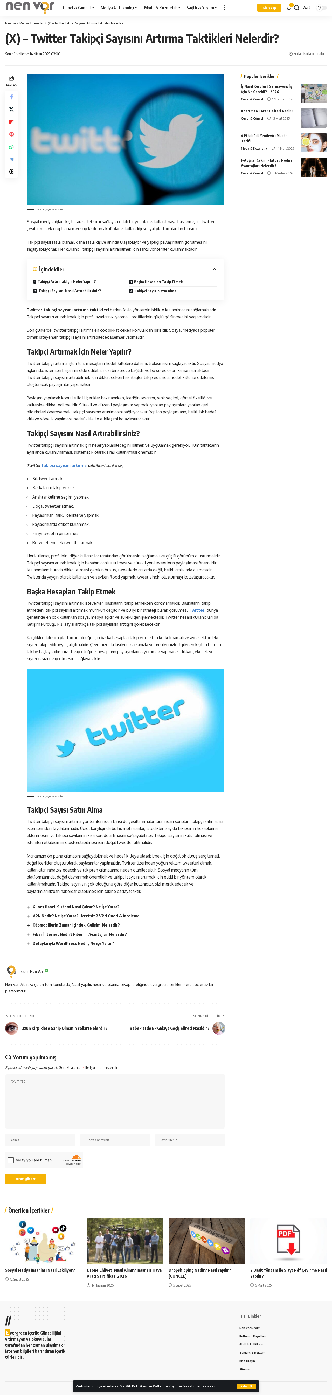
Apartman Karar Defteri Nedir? (267, 111)
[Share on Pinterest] (11, 134)
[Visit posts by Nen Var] (11, 971)
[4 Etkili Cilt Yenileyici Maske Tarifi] (314, 142)
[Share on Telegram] (11, 159)
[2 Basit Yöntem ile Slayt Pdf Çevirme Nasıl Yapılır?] (288, 1241)
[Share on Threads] (11, 171)
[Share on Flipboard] (11, 121)
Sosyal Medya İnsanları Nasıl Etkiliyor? (40, 1270)
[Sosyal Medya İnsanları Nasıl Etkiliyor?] (43, 1241)
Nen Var (36, 971)
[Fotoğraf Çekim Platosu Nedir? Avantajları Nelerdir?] (314, 167)
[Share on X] (11, 109)
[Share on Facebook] (11, 96)
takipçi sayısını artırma (64, 465)
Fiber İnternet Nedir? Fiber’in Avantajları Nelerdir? (80, 934)
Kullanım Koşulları (168, 1386)
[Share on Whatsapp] (11, 146)
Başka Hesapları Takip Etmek (158, 282)
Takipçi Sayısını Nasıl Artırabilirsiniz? (69, 291)
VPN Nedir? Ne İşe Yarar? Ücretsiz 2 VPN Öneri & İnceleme (86, 915)
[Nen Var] (29, 8)
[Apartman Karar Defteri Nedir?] (314, 118)
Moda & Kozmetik (254, 148)
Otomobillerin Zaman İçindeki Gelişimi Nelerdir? (76, 925)
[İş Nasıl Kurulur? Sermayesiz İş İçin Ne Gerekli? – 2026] (314, 93)
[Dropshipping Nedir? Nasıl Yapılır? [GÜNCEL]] (207, 1241)
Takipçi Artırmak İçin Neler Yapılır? (67, 281)
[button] (246, 1386)
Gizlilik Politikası (133, 1386)
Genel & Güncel (252, 99)
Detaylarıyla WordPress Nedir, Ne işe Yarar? (73, 943)
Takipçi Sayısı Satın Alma (155, 291)
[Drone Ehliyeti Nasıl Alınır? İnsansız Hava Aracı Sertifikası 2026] (125, 1241)
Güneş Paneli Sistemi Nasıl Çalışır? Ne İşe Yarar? (76, 906)
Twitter (197, 610)
